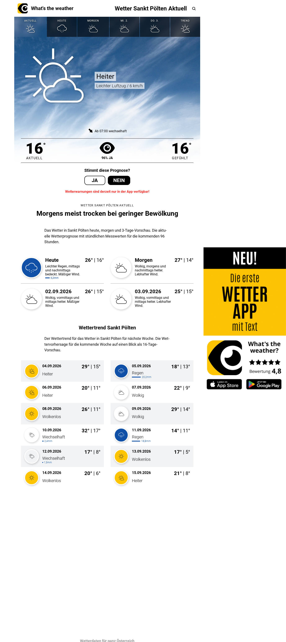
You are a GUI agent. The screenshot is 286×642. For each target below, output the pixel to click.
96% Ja (107, 158)
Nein (119, 180)
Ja (95, 180)
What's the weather (52, 8)
